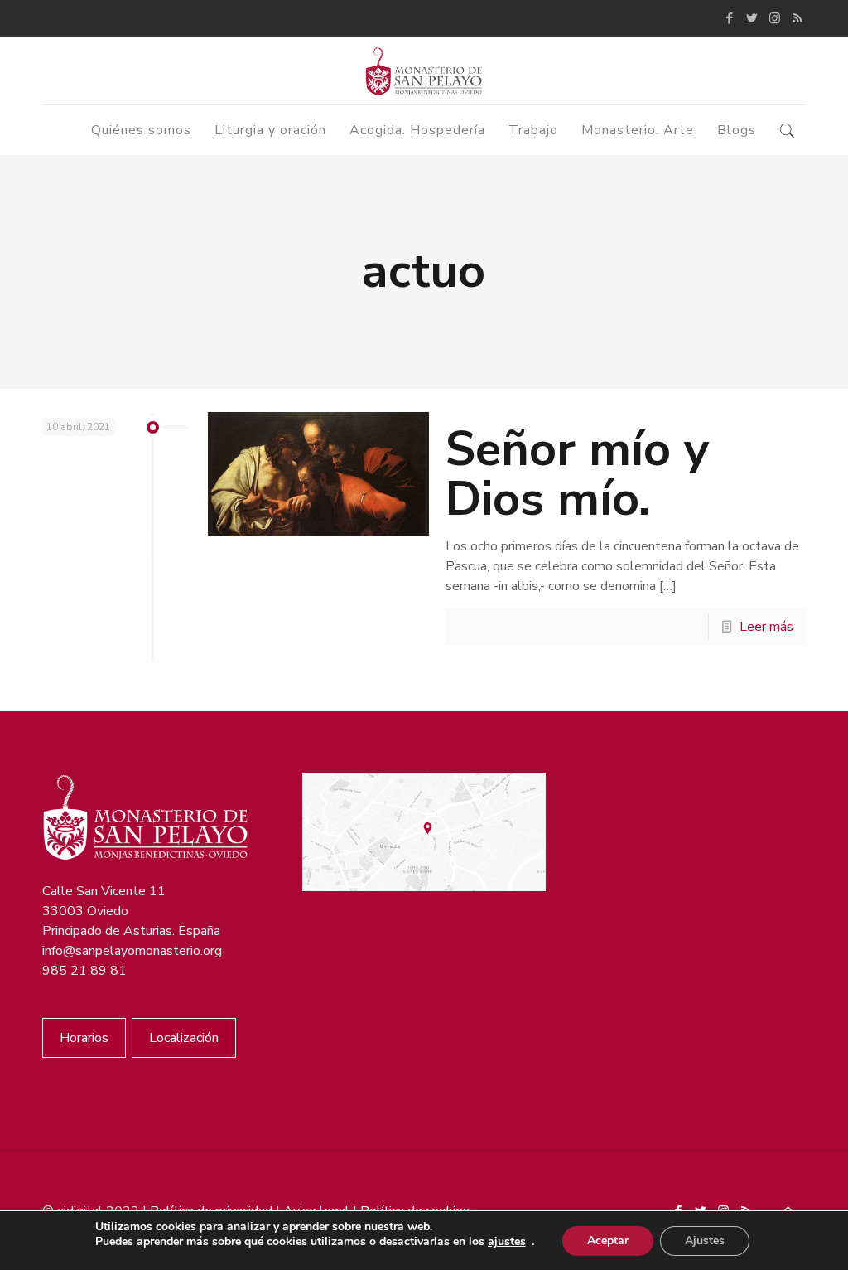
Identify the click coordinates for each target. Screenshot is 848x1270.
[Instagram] (774, 18)
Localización (184, 1038)
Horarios (84, 1038)
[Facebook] (730, 18)
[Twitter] (752, 18)
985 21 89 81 (84, 971)
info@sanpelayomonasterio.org (132, 951)
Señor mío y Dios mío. (578, 473)
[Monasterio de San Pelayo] (423, 70)
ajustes (507, 1241)
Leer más (766, 627)
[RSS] (797, 18)
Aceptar (608, 1240)
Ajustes (705, 1240)
